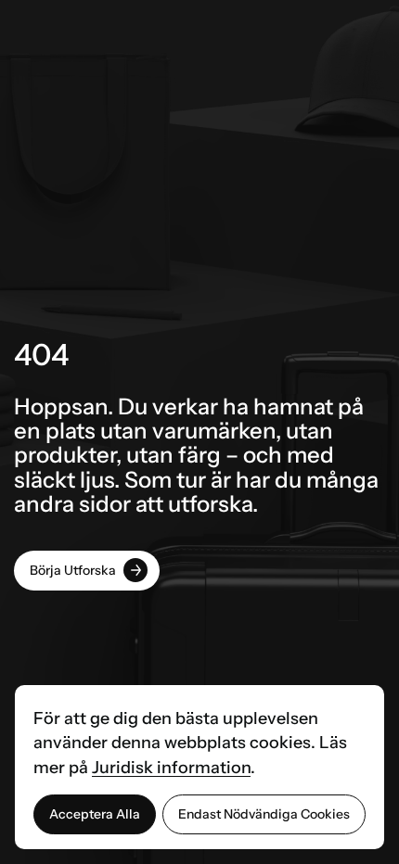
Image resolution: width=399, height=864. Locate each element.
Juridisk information (171, 767)
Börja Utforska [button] (73, 570)
